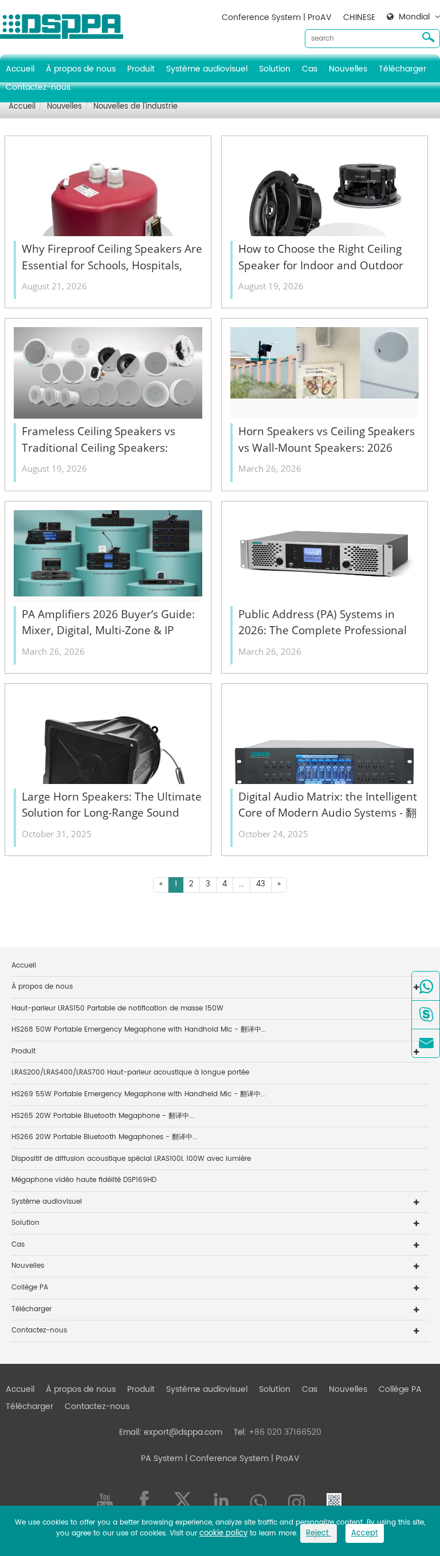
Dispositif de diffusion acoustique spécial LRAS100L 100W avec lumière (131, 1158)
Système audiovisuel (206, 68)
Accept (364, 1533)
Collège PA (29, 1287)
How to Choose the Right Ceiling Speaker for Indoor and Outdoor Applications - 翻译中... (320, 257)
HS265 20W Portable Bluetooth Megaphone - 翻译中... (102, 1116)
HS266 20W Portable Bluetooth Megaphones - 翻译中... (104, 1137)
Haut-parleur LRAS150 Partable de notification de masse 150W (117, 1008)
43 (260, 884)
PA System (162, 1458)
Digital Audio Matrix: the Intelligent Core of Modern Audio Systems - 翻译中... (327, 805)
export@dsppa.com (183, 1432)
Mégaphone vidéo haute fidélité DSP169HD (83, 1180)
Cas (309, 68)
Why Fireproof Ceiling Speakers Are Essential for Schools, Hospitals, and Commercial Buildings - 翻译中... (112, 257)
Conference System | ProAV (277, 17)
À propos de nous (81, 68)
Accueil (20, 68)
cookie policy (223, 1533)
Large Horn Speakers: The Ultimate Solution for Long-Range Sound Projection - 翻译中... (112, 805)
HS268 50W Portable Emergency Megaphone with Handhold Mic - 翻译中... (138, 1029)
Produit (141, 68)
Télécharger (402, 68)
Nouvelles (348, 68)
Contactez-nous (38, 87)
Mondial (414, 17)
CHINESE (359, 17)
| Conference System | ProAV (241, 1458)
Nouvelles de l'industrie (135, 107)
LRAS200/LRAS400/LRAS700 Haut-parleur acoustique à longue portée (130, 1072)
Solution (274, 68)
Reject (318, 1533)
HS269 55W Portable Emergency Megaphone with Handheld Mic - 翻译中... (138, 1094)
